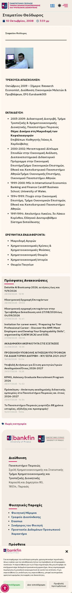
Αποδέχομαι (13, 584)
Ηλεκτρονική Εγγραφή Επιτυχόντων (26, 299)
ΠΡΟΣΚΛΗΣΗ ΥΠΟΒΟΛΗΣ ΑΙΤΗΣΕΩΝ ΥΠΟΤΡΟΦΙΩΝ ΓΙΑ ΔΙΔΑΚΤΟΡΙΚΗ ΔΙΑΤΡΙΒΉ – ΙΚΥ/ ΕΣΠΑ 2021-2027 (35, 354)
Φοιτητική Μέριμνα (24, 512)
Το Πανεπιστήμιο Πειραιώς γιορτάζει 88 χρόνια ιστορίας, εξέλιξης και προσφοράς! (33, 407)
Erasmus (16, 521)
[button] (67, 551)
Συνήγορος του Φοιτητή (27, 525)
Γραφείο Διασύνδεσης (26, 517)
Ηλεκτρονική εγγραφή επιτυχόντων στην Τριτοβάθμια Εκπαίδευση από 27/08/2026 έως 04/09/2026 (33, 312)
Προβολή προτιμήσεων (58, 584)
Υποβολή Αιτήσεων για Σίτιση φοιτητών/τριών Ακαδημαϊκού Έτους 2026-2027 (33, 366)
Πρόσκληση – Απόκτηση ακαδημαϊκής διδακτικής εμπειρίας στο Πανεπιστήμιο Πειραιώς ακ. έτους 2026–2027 (34, 393)
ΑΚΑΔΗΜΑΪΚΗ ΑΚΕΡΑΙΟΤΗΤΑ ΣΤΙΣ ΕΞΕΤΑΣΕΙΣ (31, 343)
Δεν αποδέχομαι (36, 584)
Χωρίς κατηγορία (15, 423)
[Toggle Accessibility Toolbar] (5, 588)
